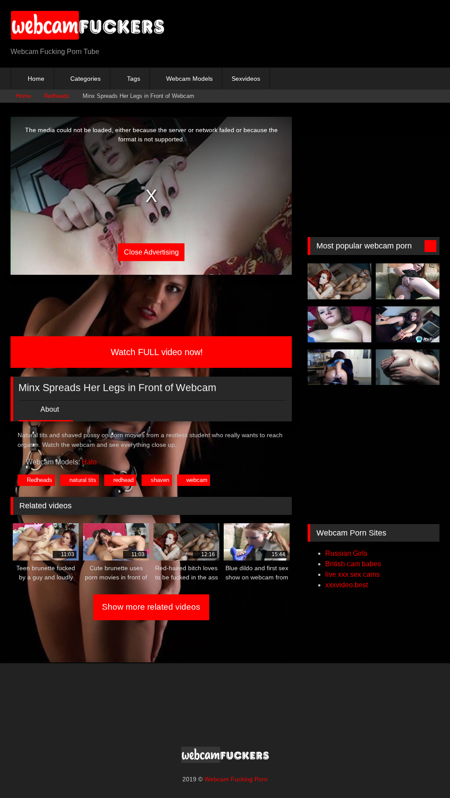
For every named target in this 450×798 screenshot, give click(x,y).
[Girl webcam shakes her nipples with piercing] (339, 324)
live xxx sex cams (352, 574)
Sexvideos (246, 78)
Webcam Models (189, 78)
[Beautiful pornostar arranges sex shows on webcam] (407, 324)
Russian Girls (346, 553)
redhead (123, 480)
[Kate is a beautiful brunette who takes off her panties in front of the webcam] (339, 367)
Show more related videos (151, 606)
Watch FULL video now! (155, 352)
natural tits (82, 480)
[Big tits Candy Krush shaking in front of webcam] (407, 367)
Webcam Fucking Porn (236, 779)
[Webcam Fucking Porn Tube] (100, 27)
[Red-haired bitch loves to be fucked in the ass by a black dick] (339, 281)
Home (36, 78)
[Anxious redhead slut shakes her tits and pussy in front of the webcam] (407, 281)
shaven (160, 480)
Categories (85, 78)
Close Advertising (151, 251)
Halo (89, 462)
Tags (133, 78)
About (49, 409)
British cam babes (353, 564)
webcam (196, 480)
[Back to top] (423, 771)
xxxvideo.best (346, 585)
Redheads (56, 96)
